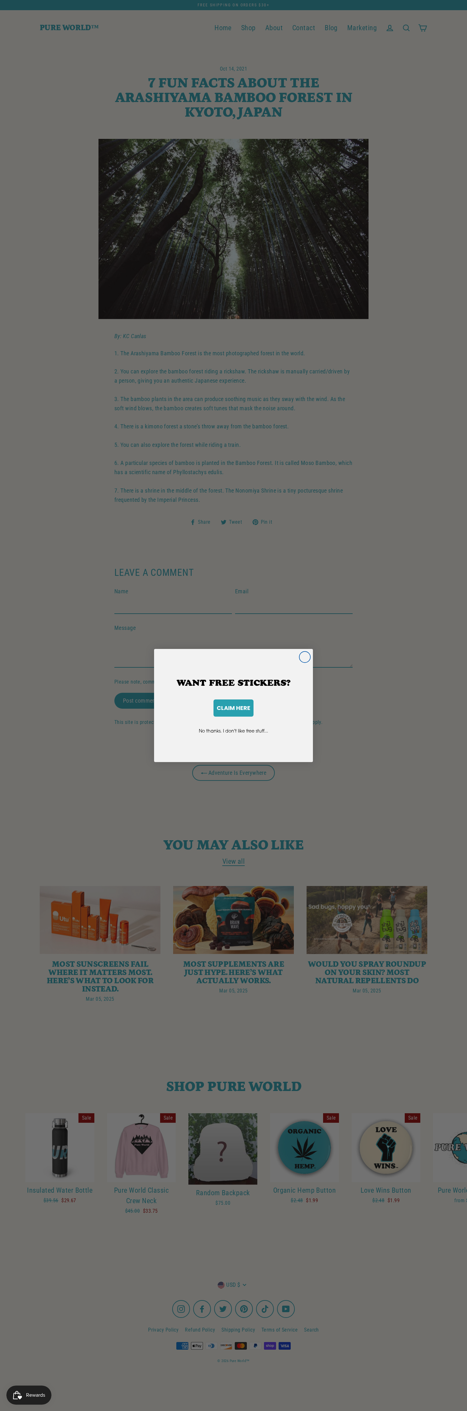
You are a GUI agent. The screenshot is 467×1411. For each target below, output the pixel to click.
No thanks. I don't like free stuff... (233, 730)
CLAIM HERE (233, 708)
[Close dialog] (304, 657)
